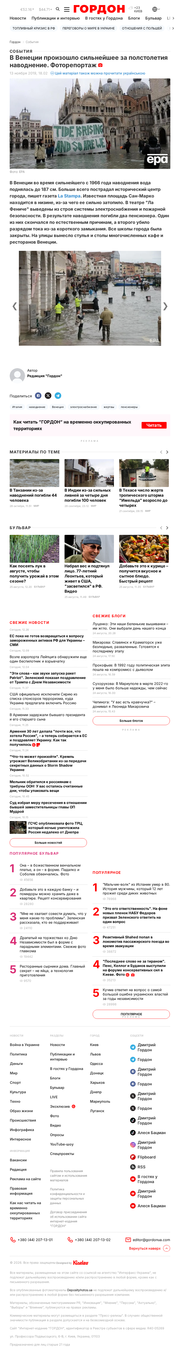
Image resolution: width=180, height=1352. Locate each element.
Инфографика (22, 1130)
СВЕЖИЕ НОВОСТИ (29, 622)
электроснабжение (83, 407)
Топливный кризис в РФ (34, 28)
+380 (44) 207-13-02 (93, 1240)
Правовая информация (21, 1191)
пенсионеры (129, 407)
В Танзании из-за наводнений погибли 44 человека (33, 495)
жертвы (109, 407)
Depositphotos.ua (79, 1290)
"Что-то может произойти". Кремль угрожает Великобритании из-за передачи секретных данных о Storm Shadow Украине (48, 763)
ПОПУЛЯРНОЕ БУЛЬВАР (34, 853)
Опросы (57, 1135)
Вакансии (18, 1160)
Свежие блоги (109, 616)
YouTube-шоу (62, 1144)
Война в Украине (24, 1045)
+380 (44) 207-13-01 (35, 1240)
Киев (94, 1045)
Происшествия (23, 1120)
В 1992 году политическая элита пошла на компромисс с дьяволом (131, 667)
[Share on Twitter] (48, 396)
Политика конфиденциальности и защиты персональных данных (67, 1196)
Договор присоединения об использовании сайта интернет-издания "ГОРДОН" (68, 1219)
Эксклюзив (60, 1106)
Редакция (18, 1169)
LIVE (54, 1097)
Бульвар (153, 18)
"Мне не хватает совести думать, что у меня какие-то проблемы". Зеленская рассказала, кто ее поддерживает (53, 918)
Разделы (56, 1035)
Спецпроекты (62, 1153)
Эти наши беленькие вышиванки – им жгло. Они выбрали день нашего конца (130, 626)
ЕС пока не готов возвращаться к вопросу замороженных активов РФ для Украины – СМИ (47, 640)
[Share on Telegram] (58, 396)
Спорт (15, 1082)
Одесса (96, 1063)
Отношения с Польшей (142, 28)
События (32, 42)
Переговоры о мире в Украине (89, 28)
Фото (54, 1116)
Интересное (20, 1139)
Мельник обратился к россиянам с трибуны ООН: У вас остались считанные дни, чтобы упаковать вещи (46, 786)
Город (94, 1035)
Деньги (16, 1063)
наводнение (37, 407)
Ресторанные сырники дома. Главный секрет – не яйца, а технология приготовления (52, 970)
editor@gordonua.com (151, 1240)
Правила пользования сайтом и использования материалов (68, 1175)
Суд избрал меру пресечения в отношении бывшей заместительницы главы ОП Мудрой (48, 807)
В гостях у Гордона (104, 18)
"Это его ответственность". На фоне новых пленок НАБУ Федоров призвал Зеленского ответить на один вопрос (135, 915)
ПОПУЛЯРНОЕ (107, 872)
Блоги (134, 18)
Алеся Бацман (152, 1132)
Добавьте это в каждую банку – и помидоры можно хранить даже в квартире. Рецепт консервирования (51, 893)
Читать (154, 425)
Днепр (96, 1092)
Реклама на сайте (25, 1179)
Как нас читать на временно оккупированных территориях (25, 1210)
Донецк (97, 1073)
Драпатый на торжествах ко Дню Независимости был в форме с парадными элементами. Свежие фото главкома (53, 944)
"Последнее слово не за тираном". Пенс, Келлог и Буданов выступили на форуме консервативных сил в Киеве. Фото (134, 968)
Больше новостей (48, 842)
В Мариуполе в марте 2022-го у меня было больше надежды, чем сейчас (130, 685)
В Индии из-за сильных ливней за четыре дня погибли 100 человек (88, 495)
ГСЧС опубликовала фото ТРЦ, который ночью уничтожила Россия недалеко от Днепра (55, 827)
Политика (18, 1054)
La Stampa (69, 196)
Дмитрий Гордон (147, 1047)
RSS (142, 1167)
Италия (17, 407)
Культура (18, 1092)
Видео (55, 1125)
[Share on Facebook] (38, 396)
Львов (95, 1054)
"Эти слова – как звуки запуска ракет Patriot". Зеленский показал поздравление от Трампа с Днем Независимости (48, 677)
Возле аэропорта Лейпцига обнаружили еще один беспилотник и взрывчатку (48, 659)
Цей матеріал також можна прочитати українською (100, 73)
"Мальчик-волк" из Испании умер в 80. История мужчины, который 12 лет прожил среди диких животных (136, 888)
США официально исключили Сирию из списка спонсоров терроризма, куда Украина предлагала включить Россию (43, 698)
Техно (15, 1101)
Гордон (15, 42)
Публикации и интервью (56, 18)
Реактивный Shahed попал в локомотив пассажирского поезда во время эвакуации (136, 941)
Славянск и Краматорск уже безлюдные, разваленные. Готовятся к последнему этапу (127, 646)
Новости (18, 18)
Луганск (97, 1111)
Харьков (97, 1082)
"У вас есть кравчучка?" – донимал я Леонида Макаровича (124, 704)
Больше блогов (131, 720)
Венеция (58, 407)
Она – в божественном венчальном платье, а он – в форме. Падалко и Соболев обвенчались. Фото (50, 869)
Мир (36, 506)
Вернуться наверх (145, 1248)
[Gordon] (99, 9)
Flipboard (147, 1157)
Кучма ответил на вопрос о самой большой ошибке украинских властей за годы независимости (135, 994)
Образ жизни (21, 1111)
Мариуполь (100, 1101)
